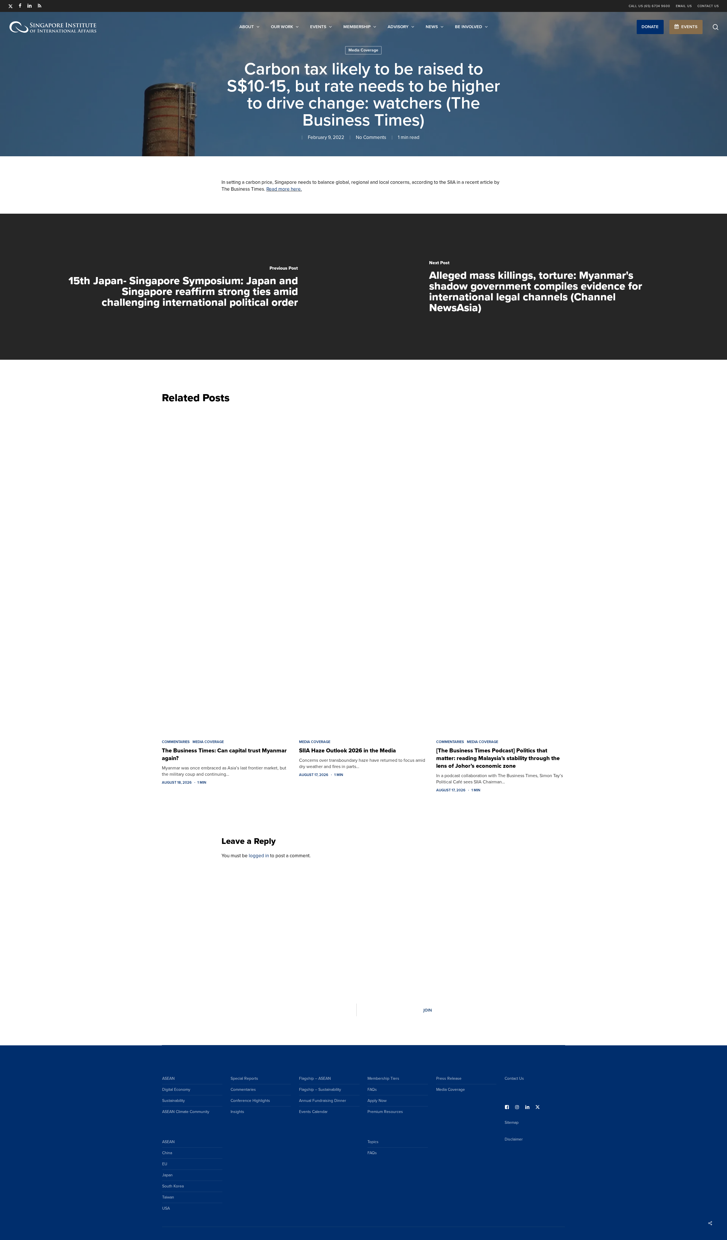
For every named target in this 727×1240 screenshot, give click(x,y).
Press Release (448, 1078)
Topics (373, 1142)
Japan (167, 1175)
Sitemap (512, 1122)
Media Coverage (363, 50)
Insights (237, 1112)
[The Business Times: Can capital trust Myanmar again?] (226, 570)
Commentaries (176, 742)
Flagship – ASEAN (315, 1078)
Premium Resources (385, 1112)
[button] (650, 27)
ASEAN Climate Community (185, 1112)
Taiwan (168, 1197)
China (167, 1153)
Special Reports (244, 1078)
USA (166, 1208)
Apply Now (377, 1101)
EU (164, 1164)
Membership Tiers (383, 1078)
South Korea (173, 1186)
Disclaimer (514, 1139)
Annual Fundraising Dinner (322, 1101)
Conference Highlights (250, 1101)
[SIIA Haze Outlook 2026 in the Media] (363, 570)
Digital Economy (176, 1090)
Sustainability (173, 1101)
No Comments (371, 137)
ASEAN (168, 1078)
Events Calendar (313, 1112)
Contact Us (514, 1078)
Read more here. (284, 189)
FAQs (372, 1090)
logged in (259, 855)
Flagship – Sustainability (320, 1090)
